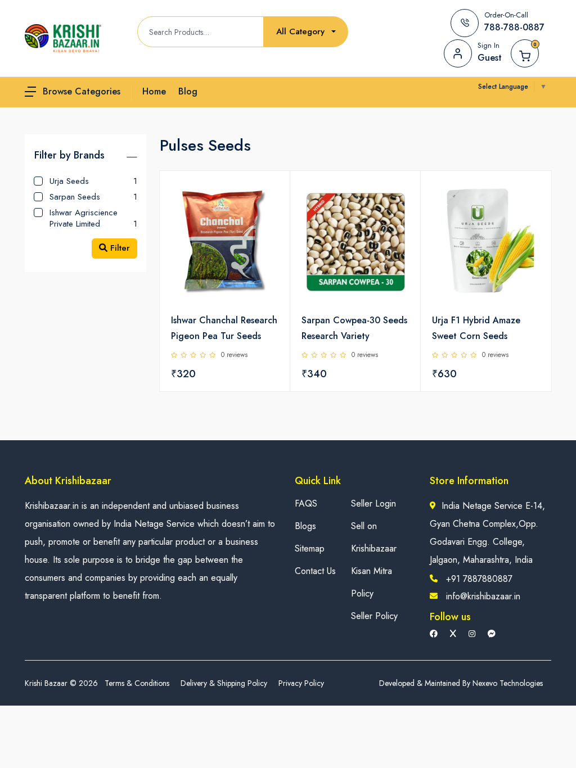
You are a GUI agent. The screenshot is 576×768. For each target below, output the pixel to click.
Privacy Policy (301, 683)
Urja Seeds (93, 181)
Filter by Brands (69, 155)
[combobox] (306, 32)
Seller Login (373, 503)
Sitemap (310, 548)
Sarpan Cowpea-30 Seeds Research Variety (354, 328)
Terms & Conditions (137, 683)
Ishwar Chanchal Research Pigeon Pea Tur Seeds (224, 328)
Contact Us (315, 570)
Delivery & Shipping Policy (224, 683)
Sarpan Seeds (93, 196)
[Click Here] (269, 198)
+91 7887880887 (479, 578)
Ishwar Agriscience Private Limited (93, 217)
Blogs (305, 525)
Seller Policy (374, 615)
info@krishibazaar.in (483, 596)
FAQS (306, 503)
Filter (118, 248)
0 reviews (234, 355)
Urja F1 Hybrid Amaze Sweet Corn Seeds (476, 328)
